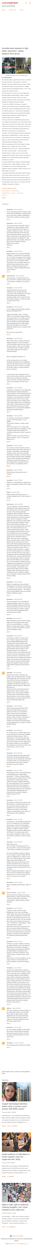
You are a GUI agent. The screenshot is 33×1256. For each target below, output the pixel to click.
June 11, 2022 (17, 1027)
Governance (15, 190)
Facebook (18, 1243)
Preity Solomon (11, 275)
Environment (6, 190)
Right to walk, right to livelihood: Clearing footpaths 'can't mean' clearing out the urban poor (15, 1207)
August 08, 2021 (16, 1008)
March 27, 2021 (21, 892)
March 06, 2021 (17, 672)
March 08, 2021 (18, 706)
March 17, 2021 (18, 819)
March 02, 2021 (18, 209)
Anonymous (10, 1042)
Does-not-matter (11, 892)
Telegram (25, 1243)
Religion (20, 193)
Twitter (14, 1243)
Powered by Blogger (17, 1236)
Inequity (14, 193)
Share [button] (4, 197)
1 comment (10, 1176)
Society (4, 195)
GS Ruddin (9, 672)
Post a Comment (12, 1126)
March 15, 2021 (18, 770)
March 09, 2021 (18, 753)
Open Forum (12, 9)
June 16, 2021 (17, 967)
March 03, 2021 (18, 251)
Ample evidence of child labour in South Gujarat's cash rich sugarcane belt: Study (16, 1156)
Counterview (10, 2)
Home (3, 9)
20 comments (11, 1227)
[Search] (26, 3)
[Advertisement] (16, 29)
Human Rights (6, 193)
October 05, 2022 (18, 1042)
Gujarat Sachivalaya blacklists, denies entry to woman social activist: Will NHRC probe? (15, 1106)
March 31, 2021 (18, 941)
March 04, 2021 (18, 599)
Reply (8, 219)
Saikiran (9, 1008)
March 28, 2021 (18, 908)
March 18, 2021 (18, 842)
